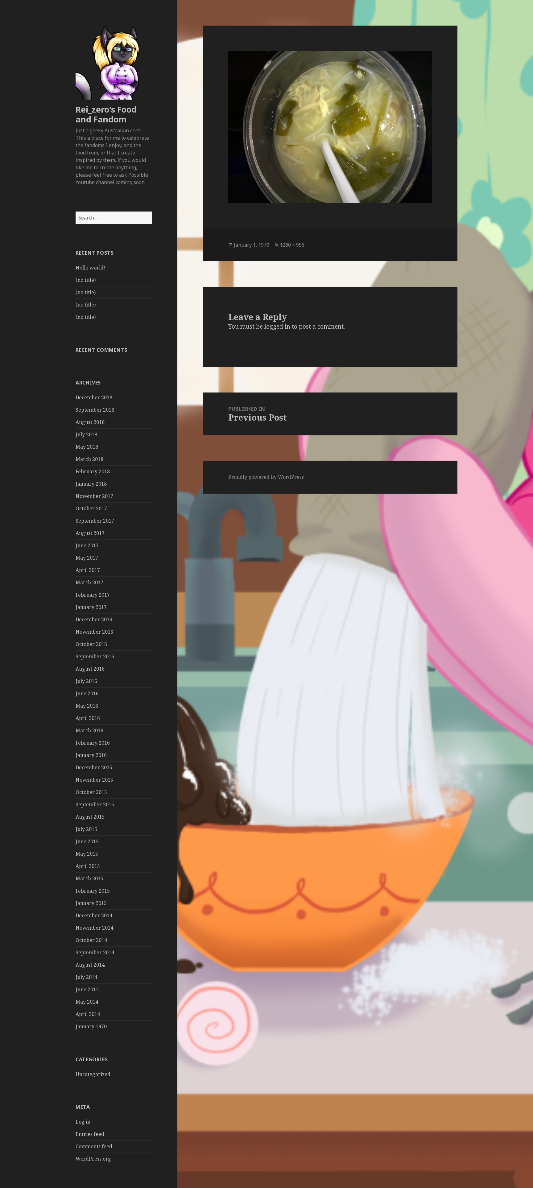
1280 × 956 (292, 244)
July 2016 (86, 681)
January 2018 (91, 483)
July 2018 (86, 434)
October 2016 (91, 644)
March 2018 (89, 459)
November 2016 (94, 631)
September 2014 (95, 952)
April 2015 (88, 866)
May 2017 (87, 557)
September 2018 (95, 409)
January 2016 (91, 755)
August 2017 (90, 533)
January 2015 (91, 903)
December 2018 (94, 397)
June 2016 (87, 693)
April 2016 (88, 718)
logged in (277, 327)
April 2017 (88, 570)
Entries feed (90, 1134)
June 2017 (87, 545)
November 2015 (94, 779)
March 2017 (89, 582)
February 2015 (93, 890)
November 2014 (94, 927)
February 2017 (93, 594)
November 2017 (94, 496)
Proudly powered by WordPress (266, 477)
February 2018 (93, 471)
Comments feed (94, 1146)
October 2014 (91, 940)
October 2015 (91, 792)
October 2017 (91, 508)
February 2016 (93, 742)
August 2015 (90, 816)
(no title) (86, 280)
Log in (83, 1121)
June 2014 (87, 989)
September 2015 (95, 804)
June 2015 (87, 841)
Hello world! (90, 267)
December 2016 (94, 619)
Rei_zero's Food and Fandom (106, 114)
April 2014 (88, 1014)
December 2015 (94, 767)
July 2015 (86, 829)
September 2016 (95, 656)
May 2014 (87, 1001)
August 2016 (90, 668)
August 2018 (90, 422)
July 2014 (86, 977)
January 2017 (91, 607)
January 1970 (91, 1026)
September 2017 (95, 520)
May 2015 (87, 853)
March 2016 (89, 730)
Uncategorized (93, 1074)
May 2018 (87, 446)
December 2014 (94, 915)
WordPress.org (93, 1158)
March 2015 (89, 878)
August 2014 (90, 964)
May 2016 (87, 705)
